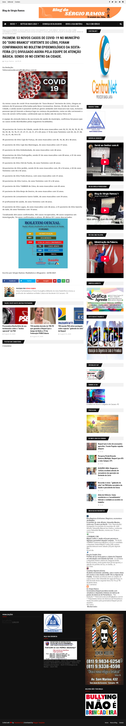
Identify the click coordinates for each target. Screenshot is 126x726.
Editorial (10, 2)
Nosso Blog (113, 723)
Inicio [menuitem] (12, 24)
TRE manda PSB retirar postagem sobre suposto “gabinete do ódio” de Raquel (70, 328)
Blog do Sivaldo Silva (94, 555)
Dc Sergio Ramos (93, 589)
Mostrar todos (92, 607)
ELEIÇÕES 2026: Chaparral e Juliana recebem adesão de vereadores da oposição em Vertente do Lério (108, 471)
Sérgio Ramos (9, 61)
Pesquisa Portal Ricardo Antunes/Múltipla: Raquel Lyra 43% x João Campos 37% (111, 458)
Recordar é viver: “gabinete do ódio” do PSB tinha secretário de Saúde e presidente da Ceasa (110, 485)
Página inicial (6, 30)
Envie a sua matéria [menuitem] (74, 24)
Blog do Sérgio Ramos (13, 10)
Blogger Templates (39, 723)
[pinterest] (119, 2)
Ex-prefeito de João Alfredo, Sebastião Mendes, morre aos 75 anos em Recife (103, 523)
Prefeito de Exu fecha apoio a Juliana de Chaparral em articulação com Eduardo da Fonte (104, 558)
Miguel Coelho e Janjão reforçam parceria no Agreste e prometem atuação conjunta (102, 539)
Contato (17, 2)
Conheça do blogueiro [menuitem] (52, 24)
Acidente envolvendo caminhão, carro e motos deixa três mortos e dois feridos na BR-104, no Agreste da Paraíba (105, 575)
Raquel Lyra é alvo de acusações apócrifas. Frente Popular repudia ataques (110, 446)
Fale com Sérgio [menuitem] (93, 24)
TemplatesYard (18, 723)
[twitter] (112, 2)
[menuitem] (5, 24)
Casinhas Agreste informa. (96, 571)
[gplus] (116, 2)
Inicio (4, 2)
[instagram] (123, 2)
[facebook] (109, 2)
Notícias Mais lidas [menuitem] (28, 24)
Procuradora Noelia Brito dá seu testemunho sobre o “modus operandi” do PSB (14, 328)
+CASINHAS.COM (93, 537)
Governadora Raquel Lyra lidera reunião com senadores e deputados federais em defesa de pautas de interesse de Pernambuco (103, 593)
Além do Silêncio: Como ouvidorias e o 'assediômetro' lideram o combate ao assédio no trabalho (110, 498)
